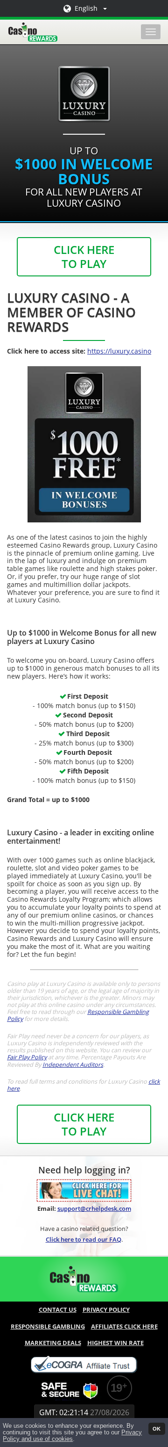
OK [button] (157, 1429)
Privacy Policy (106, 1309)
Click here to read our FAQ (83, 1239)
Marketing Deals (53, 1342)
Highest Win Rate (115, 1342)
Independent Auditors (72, 1065)
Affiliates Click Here (124, 1326)
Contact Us (58, 1309)
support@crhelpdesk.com (94, 1208)
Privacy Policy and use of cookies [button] (72, 1435)
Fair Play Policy (27, 1057)
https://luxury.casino (119, 351)
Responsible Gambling (48, 1326)
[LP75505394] (84, 1190)
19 (116, 1388)
